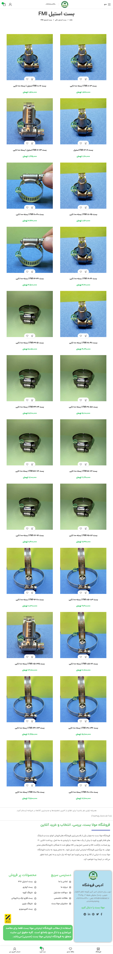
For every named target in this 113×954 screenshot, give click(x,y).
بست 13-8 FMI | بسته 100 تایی (83, 86)
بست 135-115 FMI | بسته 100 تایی (30, 664)
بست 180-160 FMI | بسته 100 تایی (83, 792)
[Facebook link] (101, 914)
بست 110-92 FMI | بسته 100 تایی (30, 599)
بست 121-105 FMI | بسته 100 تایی (83, 664)
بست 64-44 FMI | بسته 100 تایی (30, 407)
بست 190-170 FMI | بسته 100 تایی (29, 792)
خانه (70, 20)
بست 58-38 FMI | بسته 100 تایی (83, 407)
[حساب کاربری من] (10, 4)
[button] (85, 79)
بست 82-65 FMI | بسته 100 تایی (83, 535)
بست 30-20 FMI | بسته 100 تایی (30, 214)
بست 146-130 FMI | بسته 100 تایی (83, 728)
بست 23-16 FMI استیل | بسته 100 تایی (30, 150)
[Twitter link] (97, 914)
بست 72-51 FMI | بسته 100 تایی (83, 471)
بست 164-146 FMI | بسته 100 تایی (30, 728)
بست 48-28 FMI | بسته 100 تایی (83, 343)
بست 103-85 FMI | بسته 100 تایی (83, 599)
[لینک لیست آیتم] (55, 881)
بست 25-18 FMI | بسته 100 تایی (83, 214)
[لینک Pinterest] (93, 914)
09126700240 (50, 4)
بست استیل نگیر (61, 20)
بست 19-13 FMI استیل (83, 150)
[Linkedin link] (89, 914)
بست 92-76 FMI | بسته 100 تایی (30, 535)
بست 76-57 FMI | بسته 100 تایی (29, 471)
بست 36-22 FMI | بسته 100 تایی (30, 278)
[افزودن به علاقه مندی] (80, 79)
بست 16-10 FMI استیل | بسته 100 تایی (29, 86)
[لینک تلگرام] (85, 914)
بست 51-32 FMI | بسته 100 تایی (30, 343)
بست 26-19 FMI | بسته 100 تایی (83, 278)
